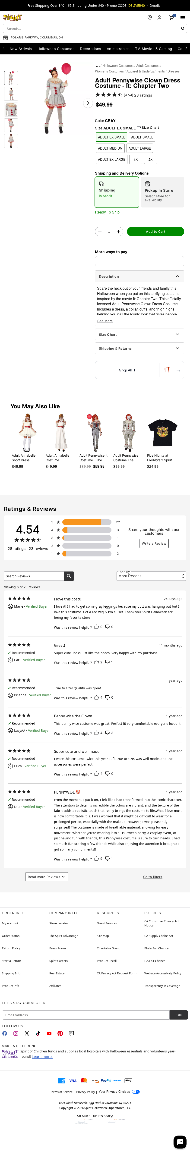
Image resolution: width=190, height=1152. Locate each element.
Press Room (57, 948)
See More (105, 321)
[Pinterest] (60, 1033)
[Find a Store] (149, 17)
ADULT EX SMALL (111, 137)
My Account (10, 923)
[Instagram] (16, 1033)
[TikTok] (38, 1033)
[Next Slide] (88, 103)
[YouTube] (49, 1033)
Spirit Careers (58, 961)
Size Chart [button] (150, 127)
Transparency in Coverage (162, 986)
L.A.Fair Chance (154, 961)
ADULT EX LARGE (111, 159)
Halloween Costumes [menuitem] (56, 49)
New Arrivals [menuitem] (21, 49)
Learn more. (42, 1056)
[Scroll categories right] (186, 48)
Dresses (174, 71)
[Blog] (71, 1033)
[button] (56, 98)
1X (136, 159)
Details (155, 5)
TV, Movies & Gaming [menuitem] (153, 49)
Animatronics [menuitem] (118, 49)
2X (150, 159)
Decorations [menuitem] (90, 49)
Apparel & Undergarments (146, 71)
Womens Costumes (109, 71)
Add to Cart (155, 231)
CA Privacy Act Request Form (116, 973)
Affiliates (55, 986)
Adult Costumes (147, 65)
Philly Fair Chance (156, 948)
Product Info (10, 986)
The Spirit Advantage (63, 936)
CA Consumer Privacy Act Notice (161, 923)
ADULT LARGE (140, 148)
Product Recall (107, 961)
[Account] (160, 17)
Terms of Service (61, 1092)
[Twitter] (27, 1033)
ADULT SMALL (142, 137)
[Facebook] (4, 1033)
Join (179, 1015)
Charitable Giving (108, 948)
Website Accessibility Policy (162, 973)
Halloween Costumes (117, 65)
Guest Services (107, 923)
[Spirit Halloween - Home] (13, 18)
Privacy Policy (85, 1092)
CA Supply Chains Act (158, 936)
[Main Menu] (182, 17)
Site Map (103, 936)
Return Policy (11, 948)
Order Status (10, 936)
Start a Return (11, 961)
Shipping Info (11, 973)
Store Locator (58, 923)
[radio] (117, 192)
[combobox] (95, 28)
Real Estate (56, 973)
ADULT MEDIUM (110, 148)
